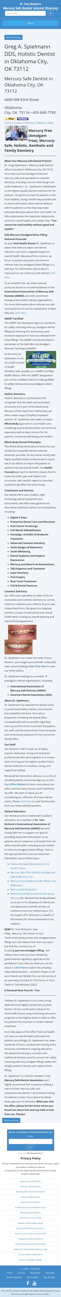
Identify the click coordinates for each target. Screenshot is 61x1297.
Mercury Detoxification (30, 1212)
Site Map (50, 1272)
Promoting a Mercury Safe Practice (30, 1244)
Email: (30, 1136)
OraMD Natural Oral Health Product (30, 1207)
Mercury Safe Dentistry (30, 1186)
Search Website (14, 1277)
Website (41, 122)
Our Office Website (15, 784)
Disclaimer (35, 1272)
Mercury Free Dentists (30, 1202)
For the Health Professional (30, 1254)
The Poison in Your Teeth (30, 1217)
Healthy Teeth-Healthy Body (30, 1223)
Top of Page (49, 1277)
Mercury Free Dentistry (30, 1181)
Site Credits (32, 1277)
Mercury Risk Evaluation (23, 889)
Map (50, 122)
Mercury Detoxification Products (30, 1191)
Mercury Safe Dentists (30, 1197)
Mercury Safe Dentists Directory (30, 1228)
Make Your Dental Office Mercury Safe (30, 1249)
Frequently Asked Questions (30, 1238)
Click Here (20, 312)
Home (9, 1272)
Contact (21, 1272)
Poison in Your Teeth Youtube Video (30, 1233)
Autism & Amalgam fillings (30, 1259)
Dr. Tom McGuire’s (30, 6)
